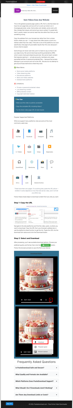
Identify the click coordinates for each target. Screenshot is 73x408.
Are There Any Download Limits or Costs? (31, 395)
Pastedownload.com (40, 404)
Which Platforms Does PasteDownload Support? (34, 381)
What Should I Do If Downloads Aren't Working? (34, 388)
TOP (10, 403)
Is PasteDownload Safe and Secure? (29, 368)
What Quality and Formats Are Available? (31, 374)
